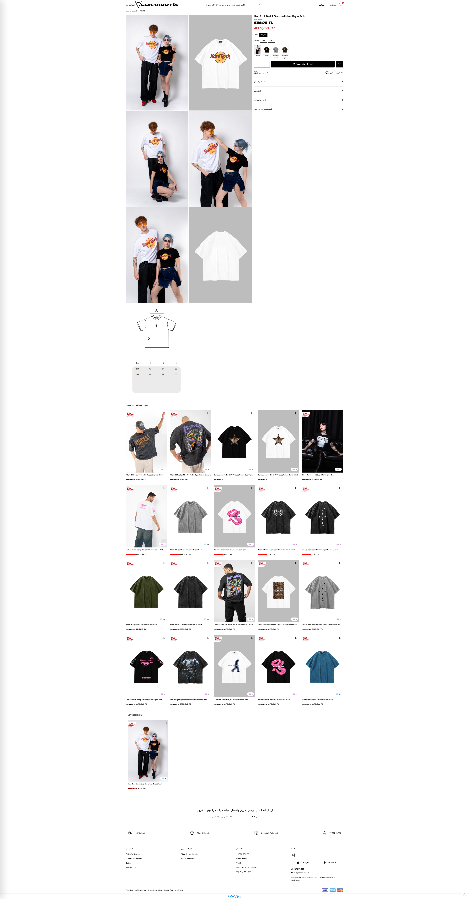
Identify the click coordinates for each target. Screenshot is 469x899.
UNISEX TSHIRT (242, 854)
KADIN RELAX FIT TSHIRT (246, 867)
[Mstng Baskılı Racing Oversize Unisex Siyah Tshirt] (146, 666)
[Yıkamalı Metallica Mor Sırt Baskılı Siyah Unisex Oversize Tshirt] (190, 441)
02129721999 (299, 869)
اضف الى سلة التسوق (304, 64)
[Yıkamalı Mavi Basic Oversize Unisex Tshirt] (322, 666)
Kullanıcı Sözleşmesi (134, 858)
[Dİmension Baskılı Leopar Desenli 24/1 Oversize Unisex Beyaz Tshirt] (278, 591)
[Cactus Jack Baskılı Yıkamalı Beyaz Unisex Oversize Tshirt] (322, 591)
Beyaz (263, 35)
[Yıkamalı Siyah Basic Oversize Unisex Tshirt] (190, 591)
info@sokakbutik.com (301, 873)
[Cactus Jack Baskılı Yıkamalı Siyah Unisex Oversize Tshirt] (322, 516)
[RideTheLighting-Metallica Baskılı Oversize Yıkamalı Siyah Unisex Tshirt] (190, 666)
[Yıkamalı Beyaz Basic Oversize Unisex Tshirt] (190, 516)
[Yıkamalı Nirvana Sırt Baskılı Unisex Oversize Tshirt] (146, 441)
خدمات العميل (186, 849)
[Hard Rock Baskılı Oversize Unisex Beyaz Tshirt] (148, 751)
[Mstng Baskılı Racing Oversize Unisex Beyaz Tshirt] (146, 516)
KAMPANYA (131, 867)
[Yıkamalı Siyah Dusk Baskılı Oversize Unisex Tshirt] (278, 516)
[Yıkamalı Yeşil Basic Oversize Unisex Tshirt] (146, 591)
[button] (341, 5)
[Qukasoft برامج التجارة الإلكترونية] (234, 896)
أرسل (255, 817)
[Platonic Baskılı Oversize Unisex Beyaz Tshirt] (234, 516)
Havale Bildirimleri (188, 858)
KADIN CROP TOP (243, 872)
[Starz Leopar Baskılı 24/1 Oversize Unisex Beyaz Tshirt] (278, 441)
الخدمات (129, 849)
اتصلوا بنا (294, 849)
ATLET (238, 863)
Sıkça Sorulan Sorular (189, 854)
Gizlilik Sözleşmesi (133, 854)
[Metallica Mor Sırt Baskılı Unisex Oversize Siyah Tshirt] (234, 591)
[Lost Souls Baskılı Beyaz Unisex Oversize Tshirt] (234, 666)
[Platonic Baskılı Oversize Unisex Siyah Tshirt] (278, 666)
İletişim (128, 863)
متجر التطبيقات (304, 862)
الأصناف (239, 849)
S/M (263, 40)
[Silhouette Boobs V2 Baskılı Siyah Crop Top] (322, 441)
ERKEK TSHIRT (242, 858)
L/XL (271, 40)
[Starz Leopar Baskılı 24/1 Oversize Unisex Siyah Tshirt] (234, 441)
